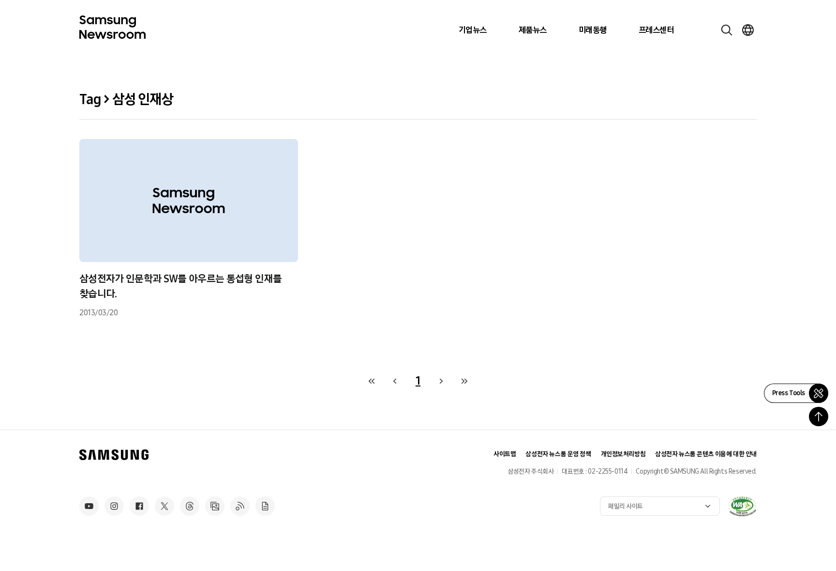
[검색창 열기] (726, 30)
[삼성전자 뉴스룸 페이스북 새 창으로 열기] (139, 506)
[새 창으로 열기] (742, 506)
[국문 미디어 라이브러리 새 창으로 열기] (214, 506)
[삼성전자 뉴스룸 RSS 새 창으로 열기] (240, 506)
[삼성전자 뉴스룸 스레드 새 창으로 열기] (189, 506)
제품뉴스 (533, 30)
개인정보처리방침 (623, 454)
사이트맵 (504, 454)
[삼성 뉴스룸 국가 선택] (748, 30)
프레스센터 (656, 30)
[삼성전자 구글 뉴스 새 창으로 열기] (265, 506)
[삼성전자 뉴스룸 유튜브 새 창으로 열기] (89, 506)
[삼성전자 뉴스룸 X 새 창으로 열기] (164, 506)
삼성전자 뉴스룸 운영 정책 (558, 454)
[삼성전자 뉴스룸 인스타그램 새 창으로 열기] (114, 506)
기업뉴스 (473, 30)
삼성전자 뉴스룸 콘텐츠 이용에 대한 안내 (706, 454)
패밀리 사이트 (625, 506)
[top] (818, 416)
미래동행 (593, 30)
